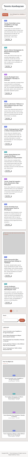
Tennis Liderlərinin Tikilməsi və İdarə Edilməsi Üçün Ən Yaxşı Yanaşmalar (14, 105)
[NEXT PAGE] (17, 311)
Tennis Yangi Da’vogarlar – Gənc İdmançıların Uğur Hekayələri (12, 183)
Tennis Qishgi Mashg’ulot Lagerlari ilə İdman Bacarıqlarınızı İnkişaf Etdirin (13, 156)
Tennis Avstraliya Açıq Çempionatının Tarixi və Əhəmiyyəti (11, 208)
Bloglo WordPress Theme (14, 454)
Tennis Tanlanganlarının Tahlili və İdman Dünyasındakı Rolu (12, 349)
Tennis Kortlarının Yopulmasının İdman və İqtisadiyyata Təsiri (11, 288)
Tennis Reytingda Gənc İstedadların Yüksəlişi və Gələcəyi (11, 78)
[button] (17, 311)
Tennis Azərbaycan (14, 6)
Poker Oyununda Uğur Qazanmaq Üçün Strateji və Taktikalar (12, 261)
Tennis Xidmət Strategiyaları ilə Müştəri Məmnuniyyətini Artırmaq (13, 51)
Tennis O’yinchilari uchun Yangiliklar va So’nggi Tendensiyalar (12, 24)
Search (4, 315)
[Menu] (5, 9)
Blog (6, 20)
